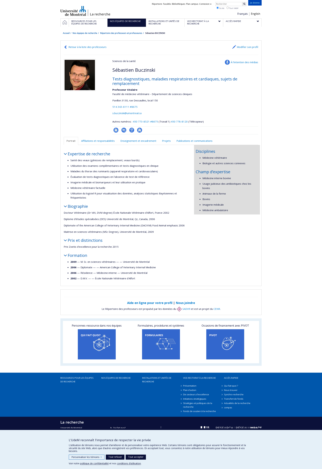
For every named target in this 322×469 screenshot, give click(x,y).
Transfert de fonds (233, 398)
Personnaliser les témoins (86, 457)
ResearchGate (116, 130)
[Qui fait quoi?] (96, 344)
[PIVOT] (225, 344)
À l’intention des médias (244, 62)
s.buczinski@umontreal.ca (127, 113)
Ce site (221, 8)
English (255, 14)
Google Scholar (131, 130)
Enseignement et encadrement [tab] (138, 140)
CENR (216, 308)
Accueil (66, 33)
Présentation (189, 385)
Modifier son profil (247, 47)
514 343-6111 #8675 (125, 106)
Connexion (204, 4)
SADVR (186, 308)
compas (228, 407)
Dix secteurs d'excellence (196, 394)
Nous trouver (230, 390)
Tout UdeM (233, 8)
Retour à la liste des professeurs (87, 47)
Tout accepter (135, 456)
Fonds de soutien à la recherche (199, 411)
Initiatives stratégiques (194, 398)
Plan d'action (189, 390)
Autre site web (139, 130)
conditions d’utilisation (129, 463)
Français (242, 14)
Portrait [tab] (70, 140)
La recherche (100, 14)
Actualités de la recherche (237, 403)
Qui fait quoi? (119, 427)
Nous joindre (185, 303)
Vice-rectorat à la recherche (199, 377)
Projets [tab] (166, 140)
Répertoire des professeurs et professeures (121, 33)
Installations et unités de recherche (156, 379)
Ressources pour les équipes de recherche (77, 379)
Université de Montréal (73, 11)
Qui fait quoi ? (231, 385)
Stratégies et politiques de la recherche (197, 405)
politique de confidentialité (94, 463)
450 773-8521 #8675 (145, 121)
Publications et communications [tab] (194, 140)
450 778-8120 (179, 121)
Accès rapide (231, 377)
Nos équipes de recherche (85, 33)
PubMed (123, 130)
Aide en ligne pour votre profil (149, 303)
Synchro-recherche (234, 394)
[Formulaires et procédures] (160, 344)
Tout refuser (115, 456)
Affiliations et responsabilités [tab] (98, 140)
